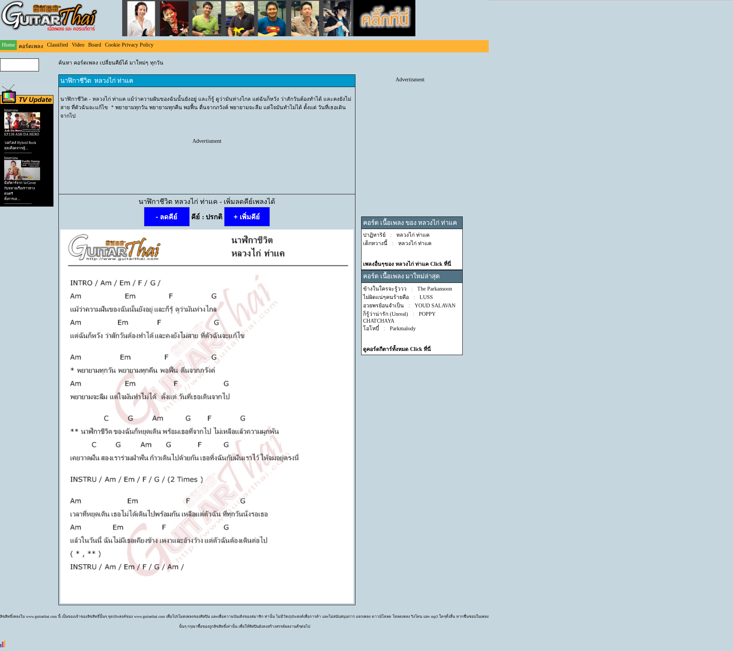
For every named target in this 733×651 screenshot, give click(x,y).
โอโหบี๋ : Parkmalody (389, 328)
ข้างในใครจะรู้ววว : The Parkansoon (407, 289)
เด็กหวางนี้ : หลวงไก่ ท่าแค (397, 243)
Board (94, 45)
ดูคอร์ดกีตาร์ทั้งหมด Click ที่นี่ (397, 349)
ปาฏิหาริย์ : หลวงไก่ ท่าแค (396, 235)
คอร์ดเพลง (31, 46)
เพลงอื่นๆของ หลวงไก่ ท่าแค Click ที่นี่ (407, 264)
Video (78, 45)
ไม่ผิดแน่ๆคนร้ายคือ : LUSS (398, 297)
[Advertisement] (206, 161)
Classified (57, 45)
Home (8, 45)
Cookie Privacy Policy (129, 45)
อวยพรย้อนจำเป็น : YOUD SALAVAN (409, 306)
